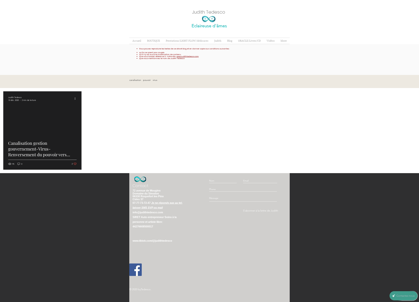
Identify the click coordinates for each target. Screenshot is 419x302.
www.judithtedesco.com (187, 56)
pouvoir (147, 80)
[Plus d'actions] (76, 99)
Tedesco (146, 289)
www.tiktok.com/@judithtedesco (152, 240)
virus (155, 80)
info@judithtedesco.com (148, 212)
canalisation (135, 80)
